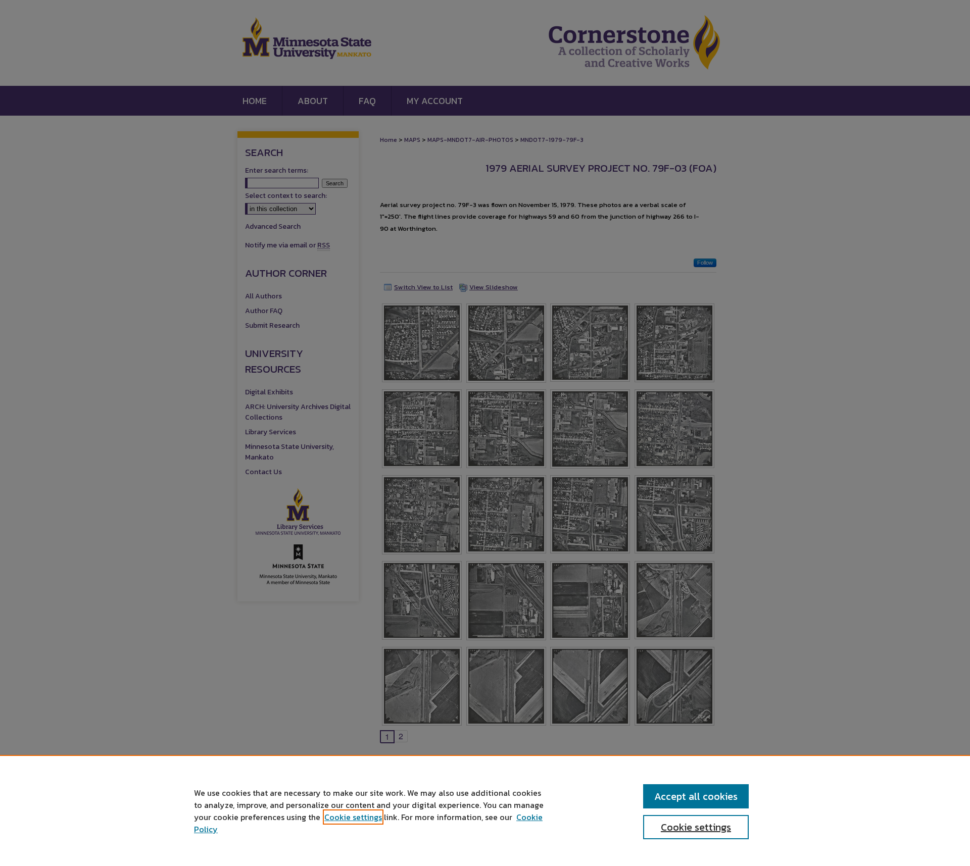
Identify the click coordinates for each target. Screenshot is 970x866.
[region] (485, 810)
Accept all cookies (696, 796)
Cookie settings (353, 817)
